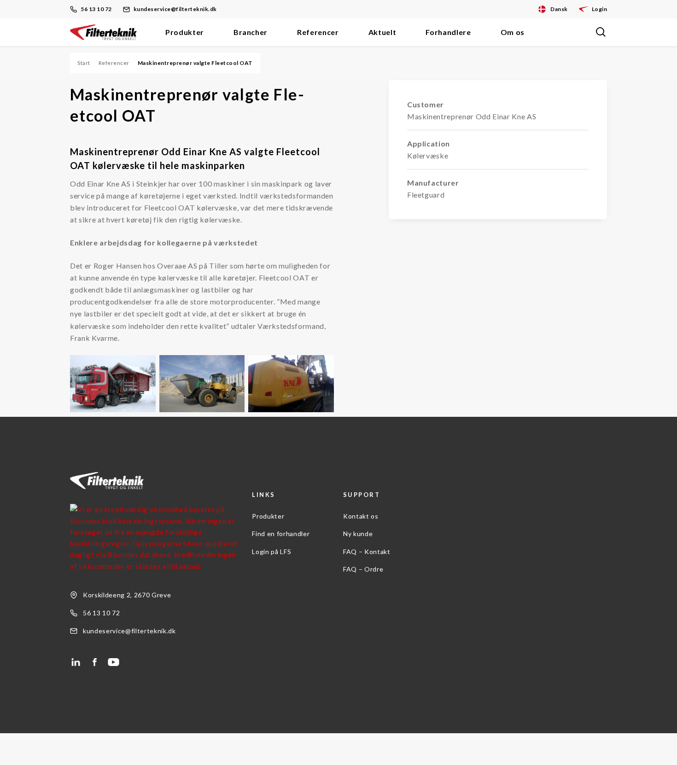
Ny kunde (358, 533)
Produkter (184, 32)
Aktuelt (382, 32)
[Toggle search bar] (600, 32)
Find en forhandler (280, 533)
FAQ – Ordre (363, 569)
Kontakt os (361, 516)
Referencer (318, 32)
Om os (513, 32)
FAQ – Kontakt (367, 551)
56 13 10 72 (96, 9)
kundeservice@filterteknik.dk (175, 9)
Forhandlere (448, 32)
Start (83, 62)
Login (599, 9)
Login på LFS (271, 551)
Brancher (250, 32)
